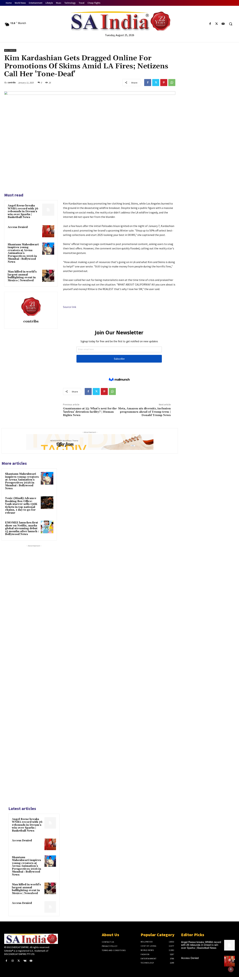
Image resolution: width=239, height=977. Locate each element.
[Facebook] (210, 24)
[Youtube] (223, 24)
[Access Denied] (50, 844)
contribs (12, 82)
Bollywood (10, 50)
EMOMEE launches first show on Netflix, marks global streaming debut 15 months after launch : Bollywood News (22, 528)
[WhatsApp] (171, 82)
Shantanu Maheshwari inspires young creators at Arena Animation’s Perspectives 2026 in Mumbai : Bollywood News (23, 253)
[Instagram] (12, 961)
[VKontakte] (25, 961)
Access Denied (18, 227)
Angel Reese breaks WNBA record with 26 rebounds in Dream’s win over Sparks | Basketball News (23, 211)
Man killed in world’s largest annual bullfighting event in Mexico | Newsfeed (22, 276)
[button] (230, 24)
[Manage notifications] (231, 969)
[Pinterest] (163, 82)
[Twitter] (216, 24)
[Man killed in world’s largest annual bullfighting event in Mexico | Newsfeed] (50, 888)
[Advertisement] (33, 675)
